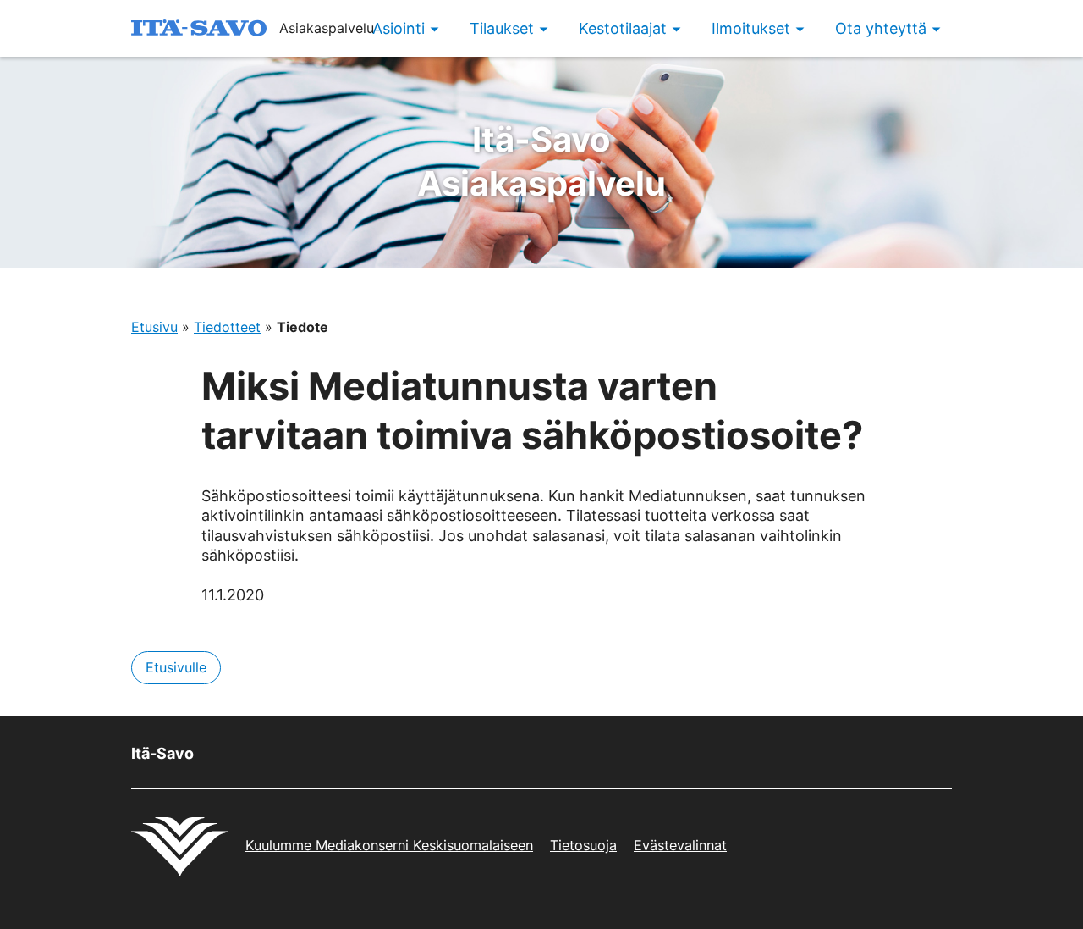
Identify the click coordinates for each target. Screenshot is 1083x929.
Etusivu (154, 326)
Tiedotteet (227, 326)
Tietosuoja (583, 845)
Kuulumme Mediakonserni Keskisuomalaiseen (389, 845)
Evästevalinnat (680, 845)
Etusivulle (176, 667)
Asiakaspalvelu (541, 161)
